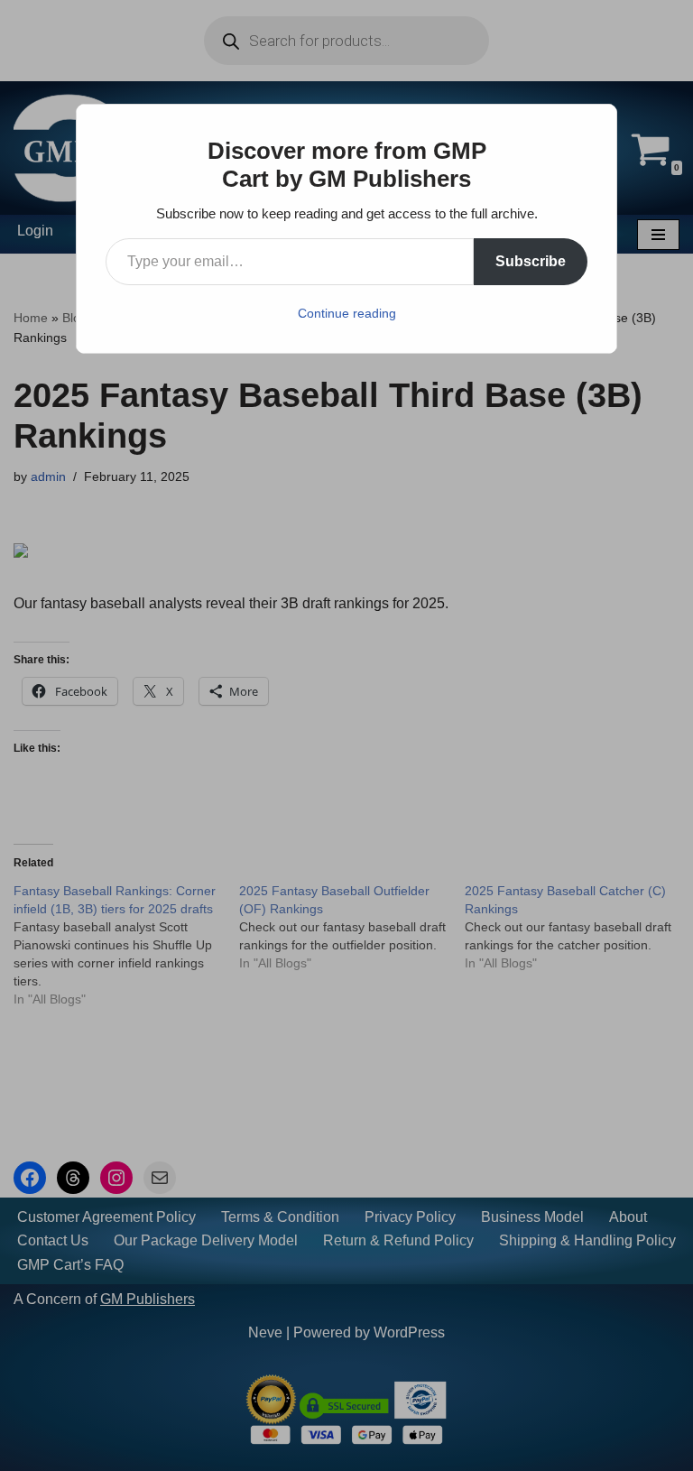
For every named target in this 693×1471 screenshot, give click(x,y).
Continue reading (347, 313)
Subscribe (530, 261)
